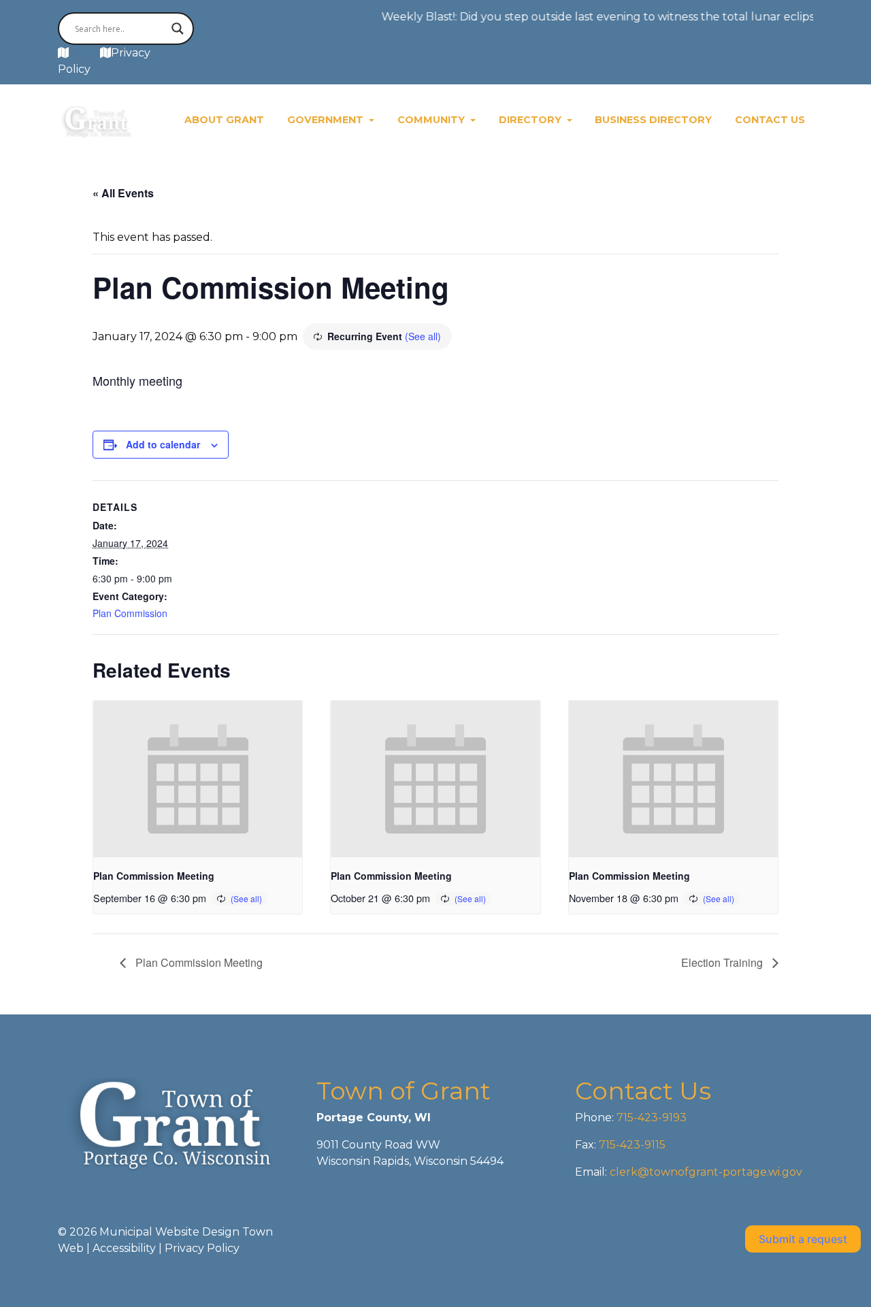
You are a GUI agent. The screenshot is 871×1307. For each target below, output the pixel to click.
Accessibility (124, 1248)
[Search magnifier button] (177, 28)
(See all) (423, 336)
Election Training (723, 962)
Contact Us (770, 120)
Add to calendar (163, 444)
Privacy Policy (202, 1248)
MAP (84, 52)
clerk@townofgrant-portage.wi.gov (704, 1171)
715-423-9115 (632, 1144)
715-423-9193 (650, 1117)
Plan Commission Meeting (153, 875)
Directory (531, 120)
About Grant (224, 120)
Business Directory (653, 120)
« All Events (123, 193)
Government (326, 120)
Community (432, 120)
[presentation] (197, 779)
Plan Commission (130, 613)
